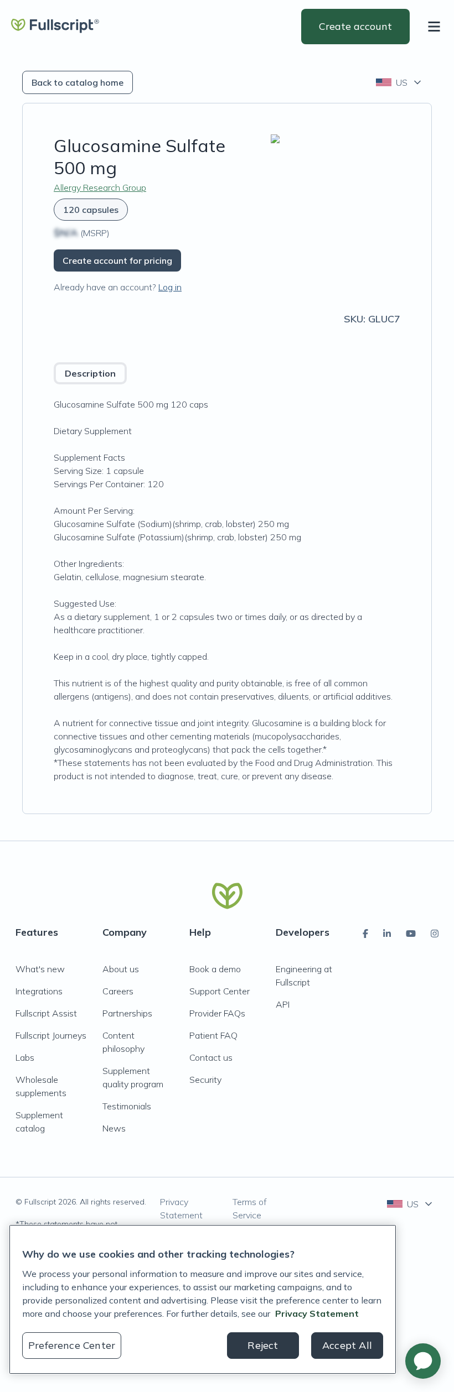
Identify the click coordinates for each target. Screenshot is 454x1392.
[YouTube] (411, 933)
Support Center (219, 991)
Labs (25, 1057)
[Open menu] (436, 26)
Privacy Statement (181, 1208)
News (114, 1128)
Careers (117, 991)
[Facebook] (365, 933)
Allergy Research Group (100, 187)
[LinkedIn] (387, 933)
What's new (40, 968)
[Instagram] (434, 933)
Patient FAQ (213, 1035)
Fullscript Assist (46, 1013)
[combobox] (399, 82)
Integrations (39, 991)
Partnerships (127, 1013)
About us (120, 968)
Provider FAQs (217, 1013)
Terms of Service (250, 1208)
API (283, 1004)
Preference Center (71, 1345)
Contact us (211, 1057)
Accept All (347, 1345)
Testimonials (126, 1106)
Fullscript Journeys (51, 1035)
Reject (262, 1345)
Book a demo (215, 968)
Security (205, 1079)
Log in (170, 287)
